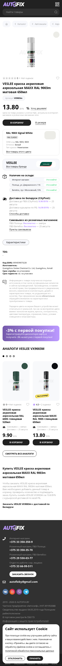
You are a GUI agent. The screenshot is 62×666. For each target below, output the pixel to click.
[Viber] (19, 592)
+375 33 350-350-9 (21, 542)
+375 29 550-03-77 (21, 558)
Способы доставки (19, 213)
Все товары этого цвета (18, 151)
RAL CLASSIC (12, 137)
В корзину (16, 122)
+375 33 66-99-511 (21, 566)
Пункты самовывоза (20, 229)
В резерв (40, 122)
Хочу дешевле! (38, 108)
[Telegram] (26, 592)
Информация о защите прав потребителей (26, 621)
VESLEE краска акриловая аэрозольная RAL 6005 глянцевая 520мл (13, 416)
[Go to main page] (14, 4)
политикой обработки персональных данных (29, 650)
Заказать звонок (23, 574)
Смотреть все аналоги (19, 453)
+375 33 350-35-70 (21, 550)
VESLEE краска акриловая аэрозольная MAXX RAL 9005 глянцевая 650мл (45, 416)
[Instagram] (12, 592)
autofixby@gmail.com (23, 581)
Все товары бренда (16, 166)
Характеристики (15, 242)
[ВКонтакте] (5, 592)
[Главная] (7, 24)
